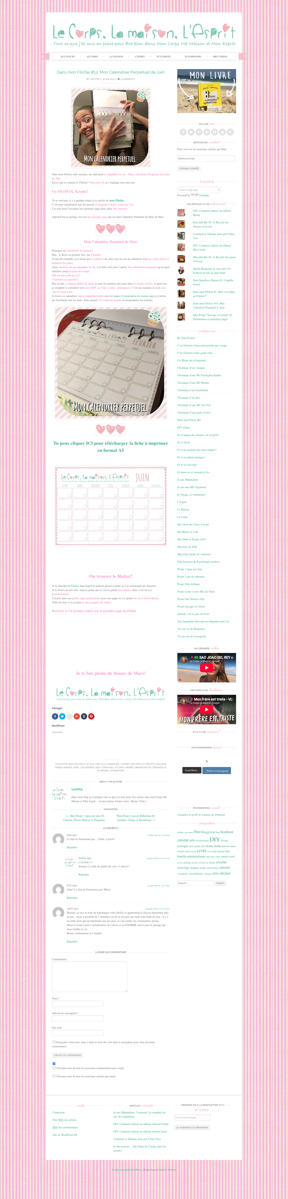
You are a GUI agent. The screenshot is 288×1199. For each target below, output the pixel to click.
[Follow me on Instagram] (214, 132)
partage (187, 862)
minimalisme (196, 856)
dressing (224, 840)
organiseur (159, 767)
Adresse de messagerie (65, 1013)
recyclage (183, 867)
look (214, 851)
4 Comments (127, 79)
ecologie (182, 846)
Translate (204, 195)
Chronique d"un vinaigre (191, 368)
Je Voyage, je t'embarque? (191, 494)
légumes (221, 851)
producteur (203, 862)
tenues (216, 867)
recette (221, 862)
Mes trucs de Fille (187, 547)
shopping (194, 867)
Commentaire (59, 959)
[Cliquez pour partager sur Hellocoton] (69, 716)
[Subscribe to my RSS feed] (230, 132)
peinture (195, 862)
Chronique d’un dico (188, 397)
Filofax (75, 586)
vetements (182, 873)
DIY (215, 839)
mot (208, 856)
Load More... (192, 770)
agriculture (189, 832)
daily (98, 767)
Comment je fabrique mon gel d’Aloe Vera (137, 1139)
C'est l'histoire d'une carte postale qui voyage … (203, 345)
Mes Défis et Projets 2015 (146, 764)
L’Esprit (140, 56)
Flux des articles (64, 1120)
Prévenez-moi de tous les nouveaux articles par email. (86, 1076)
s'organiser (117, 770)
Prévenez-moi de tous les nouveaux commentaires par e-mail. (91, 1068)
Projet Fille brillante (188, 584)
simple (202, 867)
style (209, 867)
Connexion (59, 1112)
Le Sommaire (193, 56)
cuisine (183, 840)
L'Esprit (125, 764)
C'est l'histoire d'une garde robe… (196, 353)
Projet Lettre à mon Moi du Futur (196, 591)
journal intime (190, 851)
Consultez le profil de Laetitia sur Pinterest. (201, 814)
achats (180, 832)
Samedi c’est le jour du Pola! (193, 614)
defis (192, 840)
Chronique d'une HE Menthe (193, 382)
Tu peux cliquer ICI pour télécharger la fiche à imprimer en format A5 (110, 446)
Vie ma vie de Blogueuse (191, 629)
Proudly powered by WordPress (127, 1169)
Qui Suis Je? (68, 56)
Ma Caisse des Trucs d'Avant (193, 524)
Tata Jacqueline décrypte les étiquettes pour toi (203, 621)
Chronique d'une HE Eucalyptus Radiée (199, 375)
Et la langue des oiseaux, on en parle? (198, 435)
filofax (119, 767)
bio (197, 831)
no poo (180, 862)
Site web (57, 1027)
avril (76, 767)
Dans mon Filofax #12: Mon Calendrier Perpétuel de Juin (111, 72)
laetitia (94, 79)
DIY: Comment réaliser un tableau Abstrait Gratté (140, 1124)
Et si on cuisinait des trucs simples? (196, 450)
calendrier (87, 767)
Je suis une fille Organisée (102, 764)
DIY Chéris (183, 427)
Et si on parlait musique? (191, 457)
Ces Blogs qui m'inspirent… (192, 360)
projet (212, 862)
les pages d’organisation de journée (129, 296)
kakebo (129, 767)
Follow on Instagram (217, 771)
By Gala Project (186, 338)
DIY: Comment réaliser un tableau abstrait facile (140, 1131)
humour (225, 846)
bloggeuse (208, 832)
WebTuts (172, 1169)
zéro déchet (221, 873)
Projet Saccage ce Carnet (191, 606)
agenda (67, 767)
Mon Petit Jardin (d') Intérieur (194, 554)
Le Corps (92, 56)
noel (232, 856)
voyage (207, 873)
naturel (225, 856)
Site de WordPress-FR (65, 1135)
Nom (56, 998)
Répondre (72, 847)
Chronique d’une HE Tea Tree (194, 405)
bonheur (227, 831)
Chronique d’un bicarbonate (192, 390)
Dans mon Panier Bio (189, 420)
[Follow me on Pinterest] (206, 132)
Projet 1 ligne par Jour (189, 569)
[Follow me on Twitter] (191, 132)
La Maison (116, 56)
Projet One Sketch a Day (191, 599)
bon (218, 832)
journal (180, 851)
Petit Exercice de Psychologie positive (198, 561)
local (209, 851)
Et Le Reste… (165, 56)
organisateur (143, 767)
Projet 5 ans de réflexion (190, 576)
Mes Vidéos (220, 56)
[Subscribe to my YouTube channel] (222, 132)
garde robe (200, 846)
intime (233, 846)
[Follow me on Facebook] (183, 132)
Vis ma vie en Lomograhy (191, 636)
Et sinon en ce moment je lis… (194, 472)
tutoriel (225, 867)
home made (213, 846)
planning (103, 770)
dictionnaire (202, 840)
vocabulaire (196, 873)
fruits (191, 846)
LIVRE (202, 851)
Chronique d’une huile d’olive (194, 412)
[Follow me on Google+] (198, 132)
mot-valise (215, 856)
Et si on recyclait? (187, 465)
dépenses (108, 767)
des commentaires (65, 1127)
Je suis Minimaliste (187, 479)
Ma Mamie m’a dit (187, 532)
